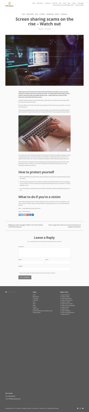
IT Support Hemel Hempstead (67, 305)
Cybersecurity (30, 14)
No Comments (48, 29)
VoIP (60, 3)
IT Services (47, 3)
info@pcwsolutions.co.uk (14, 398)
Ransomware (49, 14)
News (68, 3)
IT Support (42, 14)
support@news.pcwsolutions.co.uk (31, 208)
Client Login (81, 3)
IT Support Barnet (64, 307)
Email (47, 259)
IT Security (54, 3)
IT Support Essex (64, 309)
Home (33, 3)
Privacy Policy (35, 408)
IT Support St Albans (65, 302)
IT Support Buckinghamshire (67, 312)
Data (36, 14)
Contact (74, 3)
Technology (64, 14)
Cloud (64, 3)
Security (57, 14)
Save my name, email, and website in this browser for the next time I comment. (37, 273)
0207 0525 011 (11, 396)
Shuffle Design (55, 408)
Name (20, 259)
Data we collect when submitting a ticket (63, 5)
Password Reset (79, 5)
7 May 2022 (40, 29)
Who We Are (40, 3)
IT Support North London (66, 303)
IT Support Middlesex (65, 310)
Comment (21, 246)
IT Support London (65, 296)
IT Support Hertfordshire (66, 300)
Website (20, 266)
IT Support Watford (65, 295)
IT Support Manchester (66, 298)
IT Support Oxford (64, 314)
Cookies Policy (42, 408)
